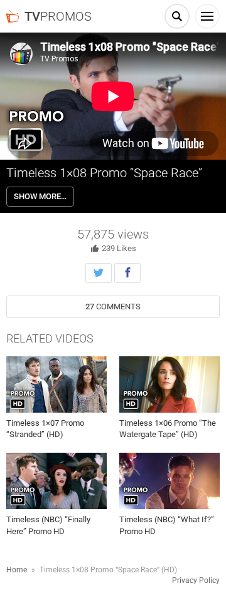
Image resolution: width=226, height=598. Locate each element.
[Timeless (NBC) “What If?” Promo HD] (169, 481)
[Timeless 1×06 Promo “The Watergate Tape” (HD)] (169, 384)
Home (16, 569)
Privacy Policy (196, 580)
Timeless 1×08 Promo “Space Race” (104, 172)
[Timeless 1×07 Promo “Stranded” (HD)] (56, 384)
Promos (58, 16)
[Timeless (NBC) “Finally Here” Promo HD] (56, 481)
